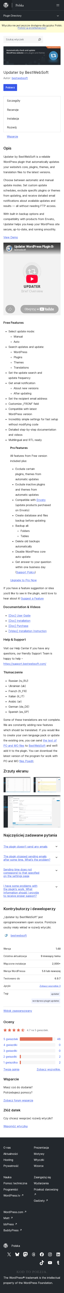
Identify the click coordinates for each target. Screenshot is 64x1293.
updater (55, 994)
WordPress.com (15, 1212)
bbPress (10, 1224)
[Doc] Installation (19, 620)
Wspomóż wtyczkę (15, 1126)
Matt (8, 1218)
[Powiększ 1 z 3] (26, 781)
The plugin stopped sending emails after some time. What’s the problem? (26, 858)
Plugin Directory (12, 15)
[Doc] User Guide (20, 615)
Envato (41, 500)
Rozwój (12, 127)
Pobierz (10, 87)
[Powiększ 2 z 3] (56, 781)
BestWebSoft (37, 745)
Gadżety (41, 1200)
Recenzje (13, 109)
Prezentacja (41, 1147)
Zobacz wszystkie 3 (50, 986)
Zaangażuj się (42, 1177)
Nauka (7, 1177)
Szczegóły (13, 100)
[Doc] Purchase (18, 626)
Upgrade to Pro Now (23, 580)
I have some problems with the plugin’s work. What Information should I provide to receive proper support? (21, 891)
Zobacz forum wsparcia (18, 1100)
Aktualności (10, 1153)
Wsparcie (12, 136)
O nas (7, 1147)
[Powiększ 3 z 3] (56, 800)
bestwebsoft (20, 78)
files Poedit (26, 761)
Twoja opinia (11, 1069)
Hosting (8, 1160)
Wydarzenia (41, 1183)
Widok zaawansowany (17, 1010)
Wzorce (39, 1166)
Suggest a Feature (32, 598)
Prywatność (11, 1166)
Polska (15, 1246)
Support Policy (25, 572)
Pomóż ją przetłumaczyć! (32, 27)
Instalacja (13, 118)
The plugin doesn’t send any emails (25, 846)
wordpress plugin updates (45, 1001)
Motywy (39, 1153)
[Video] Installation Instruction (28, 631)
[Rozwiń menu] (58, 5)
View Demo (10, 237)
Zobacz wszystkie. (49, 1069)
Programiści (10, 1189)
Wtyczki (39, 1160)
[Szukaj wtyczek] (39, 39)
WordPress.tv (13, 1195)
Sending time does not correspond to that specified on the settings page (21, 873)
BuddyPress (12, 1230)
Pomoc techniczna (15, 1183)
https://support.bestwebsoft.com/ (24, 663)
